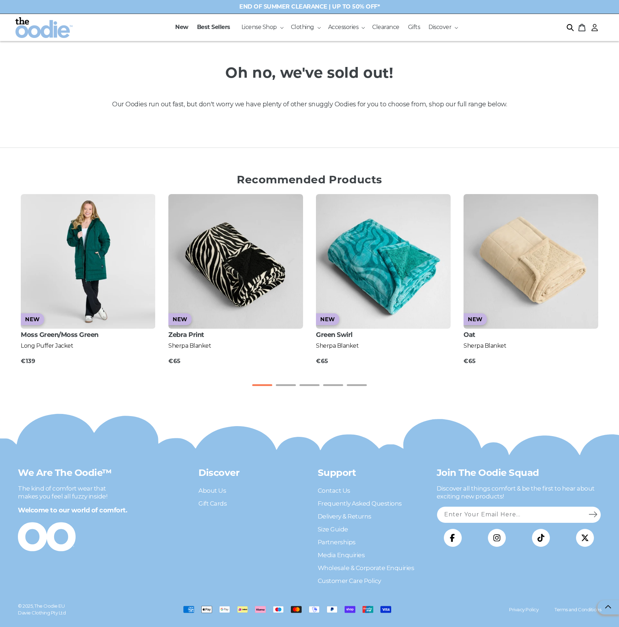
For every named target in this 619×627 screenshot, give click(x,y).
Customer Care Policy (349, 580)
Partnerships (337, 542)
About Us (212, 490)
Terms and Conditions (578, 609)
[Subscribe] (593, 514)
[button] (262, 27)
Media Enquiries (341, 555)
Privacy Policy (523, 609)
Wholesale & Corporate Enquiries (366, 567)
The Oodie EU (49, 606)
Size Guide (333, 529)
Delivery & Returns (344, 516)
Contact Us (334, 490)
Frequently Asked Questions (360, 503)
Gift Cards (212, 503)
